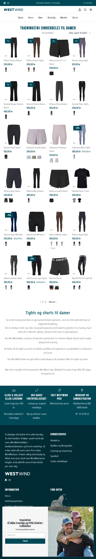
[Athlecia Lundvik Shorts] (59, 178)
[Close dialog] (91, 510)
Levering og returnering (61, 451)
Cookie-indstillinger (59, 461)
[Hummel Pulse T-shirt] (82, 178)
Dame (20, 17)
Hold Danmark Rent (13, 501)
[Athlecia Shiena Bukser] (59, 91)
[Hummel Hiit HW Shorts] (36, 222)
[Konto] (79, 9)
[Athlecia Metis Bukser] (36, 178)
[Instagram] (8, 3)
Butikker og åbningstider (61, 445)
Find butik (88, 3)
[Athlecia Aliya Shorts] (14, 178)
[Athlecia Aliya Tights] (82, 222)
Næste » (52, 302)
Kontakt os (55, 440)
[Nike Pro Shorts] (59, 265)
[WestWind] (13, 9)
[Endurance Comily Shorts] (36, 135)
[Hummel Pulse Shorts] (14, 135)
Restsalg (51, 17)
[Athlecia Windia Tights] (59, 222)
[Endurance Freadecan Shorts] (59, 135)
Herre (30, 17)
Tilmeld (25, 541)
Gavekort (54, 456)
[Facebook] (5, 3)
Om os (75, 17)
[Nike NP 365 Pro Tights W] (82, 265)
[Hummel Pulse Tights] (82, 91)
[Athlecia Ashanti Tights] (14, 265)
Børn (40, 17)
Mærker (63, 17)
